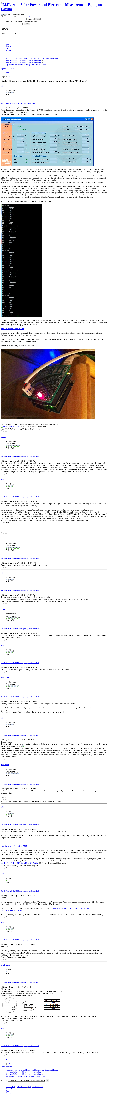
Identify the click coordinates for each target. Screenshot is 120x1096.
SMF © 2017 (22, 1087)
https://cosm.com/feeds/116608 (12, 329)
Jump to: (4, 1080)
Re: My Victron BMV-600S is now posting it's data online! (20, 456)
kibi (2, 86)
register (28, 17)
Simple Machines (35, 1087)
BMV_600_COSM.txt (12, 426)
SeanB (3, 437)
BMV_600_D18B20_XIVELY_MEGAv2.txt (21, 863)
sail (2, 874)
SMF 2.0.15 (10, 1087)
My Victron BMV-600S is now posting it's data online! (18, 103)
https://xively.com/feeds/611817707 (14, 846)
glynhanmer (6, 965)
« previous (5, 69)
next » (11, 69)
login (21, 17)
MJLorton (5, 677)
